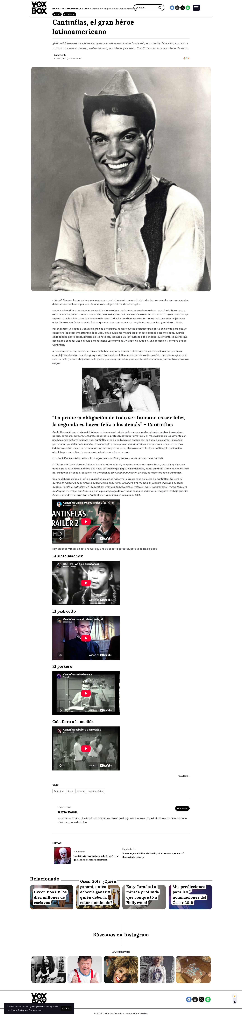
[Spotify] (188, 7)
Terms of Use (35, 1010)
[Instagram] (177, 7)
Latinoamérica (96, 791)
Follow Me (182, 808)
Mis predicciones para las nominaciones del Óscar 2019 (189, 894)
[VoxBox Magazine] (39, 7)
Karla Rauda (60, 55)
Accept (66, 1008)
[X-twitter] (182, 7)
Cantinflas (59, 791)
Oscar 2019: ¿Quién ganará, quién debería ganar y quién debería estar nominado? (98, 892)
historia (81, 791)
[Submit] (161, 7)
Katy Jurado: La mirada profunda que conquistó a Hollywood (142, 894)
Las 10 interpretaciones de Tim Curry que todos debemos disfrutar (95, 858)
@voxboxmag (121, 951)
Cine (70, 791)
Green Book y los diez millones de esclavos (50, 897)
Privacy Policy (17, 1010)
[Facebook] (172, 7)
